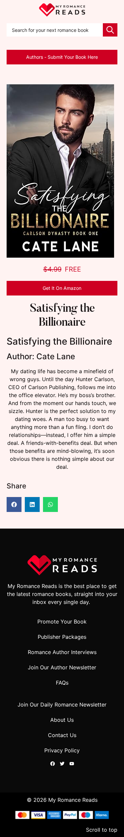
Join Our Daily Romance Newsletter (62, 704)
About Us (62, 719)
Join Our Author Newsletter (62, 667)
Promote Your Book (62, 621)
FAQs (62, 682)
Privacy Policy (62, 750)
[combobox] (55, 30)
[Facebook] (52, 763)
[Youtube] (71, 763)
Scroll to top (101, 829)
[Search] (110, 30)
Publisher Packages (62, 636)
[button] (14, 504)
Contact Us (62, 735)
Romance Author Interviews (62, 652)
